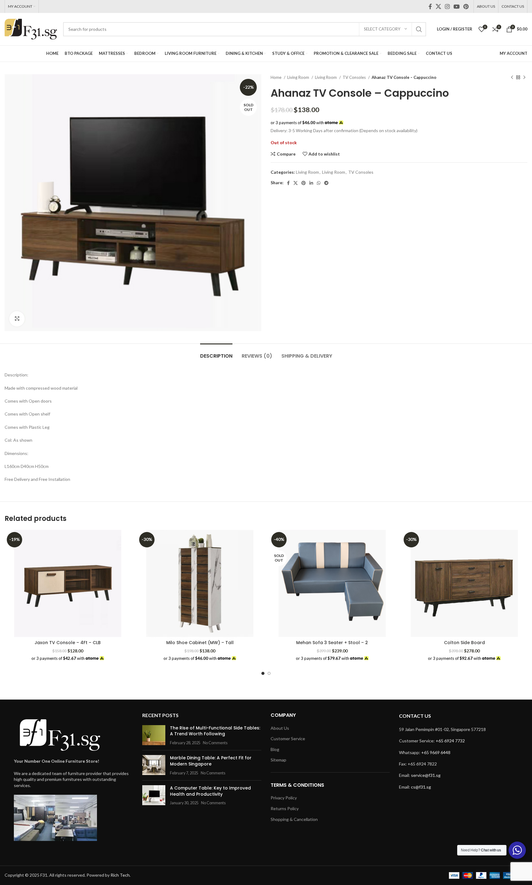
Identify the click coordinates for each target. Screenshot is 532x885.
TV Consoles (355, 77)
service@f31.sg (426, 775)
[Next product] (524, 78)
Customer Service (288, 738)
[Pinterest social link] (465, 6)
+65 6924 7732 (450, 740)
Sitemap (278, 759)
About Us (280, 728)
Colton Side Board (464, 642)
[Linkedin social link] (311, 183)
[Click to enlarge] (17, 319)
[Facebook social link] (430, 6)
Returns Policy (285, 808)
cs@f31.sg (421, 787)
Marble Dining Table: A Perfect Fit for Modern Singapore (211, 761)
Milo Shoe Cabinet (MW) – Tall (200, 642)
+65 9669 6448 (435, 752)
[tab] (216, 352)
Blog (275, 749)
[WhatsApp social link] (318, 183)
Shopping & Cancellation (294, 819)
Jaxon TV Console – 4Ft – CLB (67, 642)
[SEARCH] (419, 29)
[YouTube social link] (456, 6)
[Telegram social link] (326, 183)
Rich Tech (120, 875)
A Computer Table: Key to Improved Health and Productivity (210, 791)
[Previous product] (512, 78)
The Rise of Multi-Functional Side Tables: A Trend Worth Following (215, 731)
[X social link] (438, 6)
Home (276, 77)
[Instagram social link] (447, 6)
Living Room (298, 77)
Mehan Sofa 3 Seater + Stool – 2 (332, 642)
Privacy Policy (284, 797)
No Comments (215, 743)
